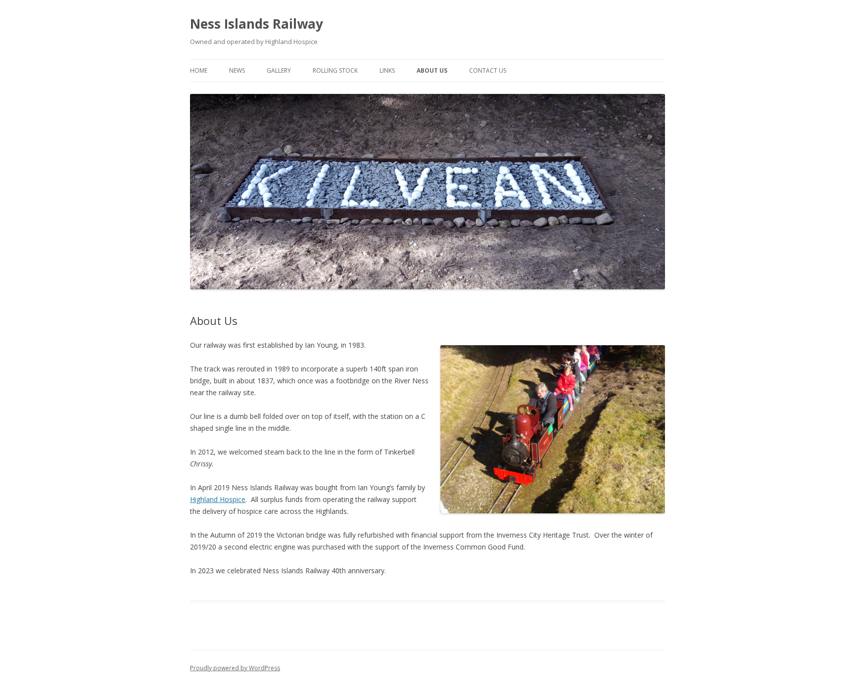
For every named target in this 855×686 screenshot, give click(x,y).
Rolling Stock (335, 70)
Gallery (279, 70)
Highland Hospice (217, 499)
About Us (432, 70)
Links (387, 70)
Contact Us (487, 70)
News (237, 70)
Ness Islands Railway (256, 24)
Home (198, 70)
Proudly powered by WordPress (235, 668)
